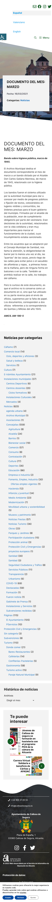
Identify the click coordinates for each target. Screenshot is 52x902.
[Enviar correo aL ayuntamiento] (34, 6)
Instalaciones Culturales (19, 397)
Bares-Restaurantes (19, 652)
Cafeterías (14, 656)
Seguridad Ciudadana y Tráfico (25, 565)
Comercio (14, 447)
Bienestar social (17, 443)
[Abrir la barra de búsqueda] (35, 38)
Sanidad (13, 556)
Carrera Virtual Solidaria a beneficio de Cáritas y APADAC (21, 766)
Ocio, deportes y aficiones (20, 356)
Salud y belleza (14, 360)
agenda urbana (14, 411)
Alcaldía (13, 433)
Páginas (8, 615)
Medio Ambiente (17, 497)
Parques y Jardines (19, 533)
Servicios (11, 365)
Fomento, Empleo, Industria (23, 479)
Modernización (16, 502)
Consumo (14, 452)
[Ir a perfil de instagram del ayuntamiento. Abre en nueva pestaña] (44, 6)
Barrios (12, 438)
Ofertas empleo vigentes (24, 484)
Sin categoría (11, 633)
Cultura (8, 370)
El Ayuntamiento (15, 620)
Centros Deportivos (16, 383)
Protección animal (18, 542)
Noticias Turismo (17, 524)
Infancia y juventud (19, 493)
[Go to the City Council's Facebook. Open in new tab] (24, 847)
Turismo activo (14, 670)
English (17, 31)
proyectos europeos (19, 551)
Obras (12, 528)
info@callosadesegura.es (22, 806)
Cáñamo (8, 347)
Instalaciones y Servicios (19, 606)
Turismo (8, 642)
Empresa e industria (19, 475)
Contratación (15, 456)
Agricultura (14, 429)
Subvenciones (11, 638)
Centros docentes (15, 388)
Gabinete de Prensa (17, 601)
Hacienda (14, 488)
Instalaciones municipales (17, 379)
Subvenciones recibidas (19, 610)
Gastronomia (13, 665)
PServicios (11, 624)
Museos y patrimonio (20, 514)
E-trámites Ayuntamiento (17, 374)
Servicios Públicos (18, 569)
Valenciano (19, 22)
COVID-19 (11, 583)
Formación (11, 592)
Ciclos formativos (18, 392)
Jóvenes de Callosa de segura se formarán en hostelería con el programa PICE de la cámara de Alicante (30, 741)
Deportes (13, 465)
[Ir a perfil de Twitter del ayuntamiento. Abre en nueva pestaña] (49, 6)
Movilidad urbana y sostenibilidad (27, 507)
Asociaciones (13, 420)
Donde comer (13, 647)
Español (17, 13)
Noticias (25, 100)
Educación (14, 470)
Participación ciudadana (21, 537)
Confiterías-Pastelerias (21, 661)
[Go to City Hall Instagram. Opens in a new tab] (16, 847)
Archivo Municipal (15, 415)
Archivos (8, 695)
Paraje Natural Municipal (22, 674)
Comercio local (12, 351)
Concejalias (12, 424)
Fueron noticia (13, 597)
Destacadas (12, 588)
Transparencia (16, 574)
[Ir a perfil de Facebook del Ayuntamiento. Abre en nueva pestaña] (39, 6)
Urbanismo (14, 578)
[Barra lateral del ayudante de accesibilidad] (3, 37)
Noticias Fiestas (17, 519)
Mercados (11, 401)
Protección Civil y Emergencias (25, 546)
